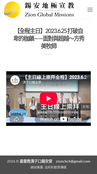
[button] (90, 9)
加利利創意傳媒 (55, 167)
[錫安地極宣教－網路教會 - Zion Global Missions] (41, 9)
